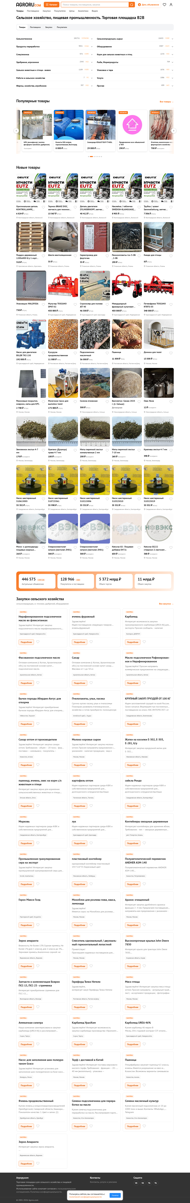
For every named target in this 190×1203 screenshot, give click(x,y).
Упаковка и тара (105, 70)
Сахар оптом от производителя (38, 739)
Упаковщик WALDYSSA (27, 303)
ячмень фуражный (83, 616)
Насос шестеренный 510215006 (90, 500)
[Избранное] (164, 4)
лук (74, 821)
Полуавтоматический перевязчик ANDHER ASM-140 (145, 860)
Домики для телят (153, 352)
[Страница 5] (97, 156)
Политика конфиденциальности (45, 1191)
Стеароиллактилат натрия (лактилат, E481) (59, 548)
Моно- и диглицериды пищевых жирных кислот (27, 548)
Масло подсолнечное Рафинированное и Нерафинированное (147, 659)
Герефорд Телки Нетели (86, 982)
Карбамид (131, 616)
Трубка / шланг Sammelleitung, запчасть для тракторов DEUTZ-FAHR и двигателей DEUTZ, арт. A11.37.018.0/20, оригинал (156, 208)
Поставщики (33, 11)
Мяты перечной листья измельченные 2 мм (91, 451)
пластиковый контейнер (87, 859)
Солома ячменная (89, 400)
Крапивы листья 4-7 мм (155, 449)
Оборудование (104, 46)
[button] (132, 4)
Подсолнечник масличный (87, 354)
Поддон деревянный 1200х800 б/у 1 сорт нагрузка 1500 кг (26, 257)
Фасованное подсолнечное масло (39, 657)
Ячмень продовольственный (36, 1101)
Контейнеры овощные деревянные (146, 821)
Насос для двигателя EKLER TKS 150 (26, 354)
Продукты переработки (28, 46)
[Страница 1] (88, 156)
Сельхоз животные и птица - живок (33, 70)
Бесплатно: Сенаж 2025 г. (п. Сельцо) (123, 402)
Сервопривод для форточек (88, 256)
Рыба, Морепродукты (107, 62)
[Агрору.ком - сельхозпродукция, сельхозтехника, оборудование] (28, 4)
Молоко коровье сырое (86, 739)
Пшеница (116, 352)
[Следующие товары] (173, 130)
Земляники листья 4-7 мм (27, 451)
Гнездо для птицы (152, 255)
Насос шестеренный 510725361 (58, 500)
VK (136, 1183)
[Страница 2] (91, 156)
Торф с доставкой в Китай (87, 1060)
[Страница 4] (96, 156)
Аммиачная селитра (31, 1022)
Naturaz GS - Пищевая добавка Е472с (122, 548)
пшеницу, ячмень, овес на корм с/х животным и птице (40, 782)
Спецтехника (22, 54)
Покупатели (60, 11)
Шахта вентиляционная (59, 255)
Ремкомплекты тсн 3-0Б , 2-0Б (124, 256)
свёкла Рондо (133, 780)
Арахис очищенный (137, 900)
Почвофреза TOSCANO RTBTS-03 (155, 305)
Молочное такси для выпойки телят (58, 402)
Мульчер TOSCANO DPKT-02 (57, 305)
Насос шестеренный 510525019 (154, 500)
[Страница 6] (99, 156)
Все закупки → (166, 603)
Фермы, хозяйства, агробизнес (31, 85)
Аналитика (83, 11)
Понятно (115, 1195)
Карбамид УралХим (84, 1022)
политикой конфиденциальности (85, 1196)
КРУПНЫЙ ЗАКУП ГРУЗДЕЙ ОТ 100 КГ (148, 698)
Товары (20, 11)
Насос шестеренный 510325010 (122, 500)
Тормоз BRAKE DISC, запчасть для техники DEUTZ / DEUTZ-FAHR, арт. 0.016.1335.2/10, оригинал (58, 208)
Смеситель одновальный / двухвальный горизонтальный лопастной (94, 942)
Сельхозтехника (24, 38)
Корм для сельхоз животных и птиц (114, 54)
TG (149, 1183)
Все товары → (167, 101)
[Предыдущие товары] (16, 130)
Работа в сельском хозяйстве (30, 78)
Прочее (100, 85)
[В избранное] (43, 207)
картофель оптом (82, 780)
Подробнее (26, 642)
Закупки (47, 11)
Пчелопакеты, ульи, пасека (88, 698)
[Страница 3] (94, 156)
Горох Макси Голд (29, 900)
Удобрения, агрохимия (27, 62)
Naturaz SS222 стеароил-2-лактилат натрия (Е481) (154, 548)
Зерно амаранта (28, 940)
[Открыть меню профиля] (171, 4)
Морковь (24, 821)
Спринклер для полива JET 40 (91, 305)
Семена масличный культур (142, 1101)
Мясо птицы (132, 982)
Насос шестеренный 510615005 (26, 500)
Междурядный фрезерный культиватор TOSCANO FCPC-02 (124, 305)
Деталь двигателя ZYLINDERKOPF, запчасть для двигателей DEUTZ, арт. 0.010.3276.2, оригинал (92, 208)
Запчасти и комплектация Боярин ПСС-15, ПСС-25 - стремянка (39, 983)
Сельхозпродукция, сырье (110, 38)
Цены (72, 11)
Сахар (75, 657)
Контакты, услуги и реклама (103, 1182)
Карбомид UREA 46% (138, 1022)
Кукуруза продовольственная (58, 354)
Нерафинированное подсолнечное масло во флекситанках (40, 618)
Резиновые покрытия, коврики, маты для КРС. (28, 402)
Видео (95, 11)
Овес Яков (149, 400)
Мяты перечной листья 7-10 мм (123, 451)
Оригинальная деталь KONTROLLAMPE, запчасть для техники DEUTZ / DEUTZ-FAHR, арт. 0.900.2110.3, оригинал (27, 208)
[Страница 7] (101, 156)
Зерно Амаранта (29, 1142)
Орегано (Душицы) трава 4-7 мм (57, 451)
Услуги (100, 78)
